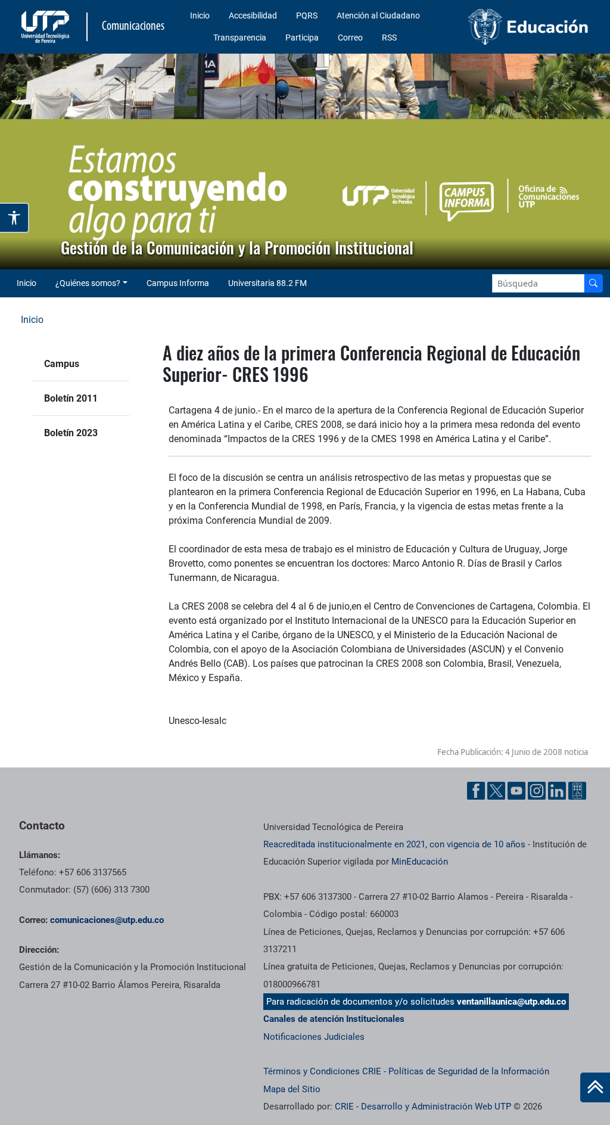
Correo (350, 37)
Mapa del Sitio (291, 1089)
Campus (61, 363)
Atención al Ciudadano (378, 15)
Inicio (200, 15)
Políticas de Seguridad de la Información (468, 1071)
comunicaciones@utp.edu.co (107, 920)
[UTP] (46, 27)
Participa (302, 37)
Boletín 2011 (71, 398)
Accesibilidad (253, 15)
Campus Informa (178, 283)
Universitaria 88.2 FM (267, 283)
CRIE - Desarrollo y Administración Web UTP (423, 1106)
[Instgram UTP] (537, 791)
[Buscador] (593, 283)
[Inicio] (595, 1087)
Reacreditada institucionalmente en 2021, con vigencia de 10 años (394, 844)
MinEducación (419, 861)
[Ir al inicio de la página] (595, 1087)
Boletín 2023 (71, 433)
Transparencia (239, 37)
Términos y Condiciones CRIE (322, 1071)
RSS (389, 37)
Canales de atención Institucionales (333, 1019)
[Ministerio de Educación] (528, 27)
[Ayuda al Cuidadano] (577, 791)
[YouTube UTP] (516, 791)
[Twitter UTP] (496, 791)
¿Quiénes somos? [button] (87, 283)
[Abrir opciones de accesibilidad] (14, 218)
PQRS (307, 15)
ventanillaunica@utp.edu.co (511, 1001)
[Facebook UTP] (476, 791)
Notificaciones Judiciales (314, 1036)
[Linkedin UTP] (557, 791)
